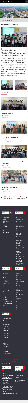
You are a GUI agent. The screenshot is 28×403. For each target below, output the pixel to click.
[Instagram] (4, 1)
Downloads (19, 231)
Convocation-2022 (20, 248)
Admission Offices (6, 222)
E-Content (6, 286)
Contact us (19, 310)
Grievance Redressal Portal (6, 337)
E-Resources (19, 229)
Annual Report (7, 321)
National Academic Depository (6, 332)
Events (18, 377)
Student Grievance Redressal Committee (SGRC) (19, 262)
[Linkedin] (6, 1)
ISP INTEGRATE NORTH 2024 (10, 137)
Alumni (18, 273)
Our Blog (18, 307)
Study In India (7, 353)
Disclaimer (6, 278)
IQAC (4, 275)
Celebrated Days (16, 49)
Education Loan (20, 256)
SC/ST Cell (6, 284)
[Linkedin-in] (19, 381)
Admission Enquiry (6, 218)
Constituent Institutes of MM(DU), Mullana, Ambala (19, 242)
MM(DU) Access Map (19, 218)
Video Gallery (19, 375)
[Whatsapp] (11, 1)
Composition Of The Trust (7, 304)
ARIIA (4, 294)
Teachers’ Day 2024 (7, 113)
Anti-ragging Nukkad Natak (9, 187)
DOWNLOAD (19, 367)
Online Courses (7, 341)
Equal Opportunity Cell (19, 290)
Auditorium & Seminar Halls (6, 323)
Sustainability (6, 232)
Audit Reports (7, 318)
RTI (4, 288)
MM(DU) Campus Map (20, 222)
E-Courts (5, 273)
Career (18, 302)
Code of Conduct (18, 304)
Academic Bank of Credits (7, 350)
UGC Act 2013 (20, 294)
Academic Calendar (6, 280)
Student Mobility (18, 278)
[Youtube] (9, 1)
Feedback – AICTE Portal (6, 327)
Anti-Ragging (20, 281)
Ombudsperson (7, 301)
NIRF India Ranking (19, 233)
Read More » (5, 115)
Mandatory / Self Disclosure (20, 225)
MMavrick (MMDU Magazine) (6, 298)
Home (2, 19)
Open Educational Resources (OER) (6, 345)
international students (6, 229)
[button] (24, 1)
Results (18, 237)
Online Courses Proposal (7, 291)
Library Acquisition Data (19, 252)
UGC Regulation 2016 (19, 298)
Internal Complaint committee (19, 285)
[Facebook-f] (1, 1)
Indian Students (5, 225)
